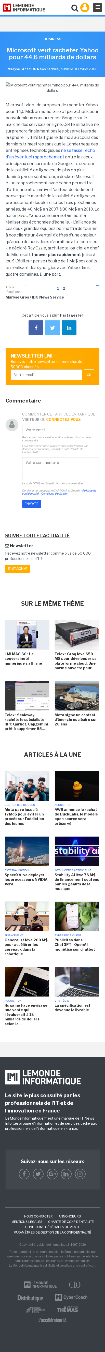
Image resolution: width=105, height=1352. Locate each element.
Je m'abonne (18, 569)
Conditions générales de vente (52, 1227)
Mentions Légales (26, 1222)
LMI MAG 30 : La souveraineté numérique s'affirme (23, 658)
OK (89, 375)
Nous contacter (38, 1216)
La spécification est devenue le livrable (72, 1007)
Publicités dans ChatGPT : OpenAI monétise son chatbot (75, 944)
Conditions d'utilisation (54, 493)
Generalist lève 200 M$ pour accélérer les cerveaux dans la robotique (26, 947)
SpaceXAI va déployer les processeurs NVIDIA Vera (26, 879)
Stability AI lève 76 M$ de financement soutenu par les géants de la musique (77, 882)
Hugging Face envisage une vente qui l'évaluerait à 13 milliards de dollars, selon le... (26, 1014)
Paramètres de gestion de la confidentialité (52, 1232)
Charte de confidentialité (71, 1222)
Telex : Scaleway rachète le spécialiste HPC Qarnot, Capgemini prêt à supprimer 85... (26, 722)
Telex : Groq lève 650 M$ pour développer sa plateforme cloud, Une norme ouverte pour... (76, 661)
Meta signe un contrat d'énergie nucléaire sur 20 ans (76, 719)
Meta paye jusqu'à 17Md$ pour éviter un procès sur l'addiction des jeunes (24, 816)
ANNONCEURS (70, 1216)
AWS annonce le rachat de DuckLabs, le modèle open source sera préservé (76, 816)
